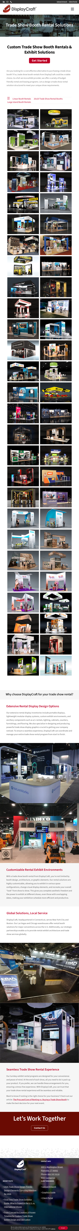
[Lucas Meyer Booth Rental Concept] (23, 224)
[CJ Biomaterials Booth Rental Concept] (56, 350)
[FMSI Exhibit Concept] (56, 539)
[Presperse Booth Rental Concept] (56, 371)
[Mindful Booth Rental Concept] (56, 497)
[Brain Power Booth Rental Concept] (23, 518)
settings (53, 1229)
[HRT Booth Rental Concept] (56, 476)
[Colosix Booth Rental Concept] (56, 645)
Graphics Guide (48, 1192)
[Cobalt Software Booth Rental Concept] (23, 392)
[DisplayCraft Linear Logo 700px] (20, 5)
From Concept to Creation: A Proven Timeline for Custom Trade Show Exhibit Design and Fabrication (19, 1216)
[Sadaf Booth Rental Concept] (23, 455)
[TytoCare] (56, 182)
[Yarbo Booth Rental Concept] (56, 119)
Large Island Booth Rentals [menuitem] (19, 102)
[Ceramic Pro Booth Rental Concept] (23, 287)
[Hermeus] (23, 119)
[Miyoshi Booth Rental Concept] (23, 645)
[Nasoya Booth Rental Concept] (23, 666)
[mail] (7, 2)
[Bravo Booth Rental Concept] (23, 413)
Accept (63, 1228)
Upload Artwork (62, 2)
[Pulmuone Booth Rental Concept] (56, 602)
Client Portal (73, 2)
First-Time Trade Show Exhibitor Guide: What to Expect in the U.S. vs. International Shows (19, 1203)
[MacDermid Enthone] (23, 182)
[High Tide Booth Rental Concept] (56, 266)
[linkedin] (4, 2)
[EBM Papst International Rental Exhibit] (56, 245)
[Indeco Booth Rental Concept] (23, 203)
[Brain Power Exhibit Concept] (23, 539)
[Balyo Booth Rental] (56, 140)
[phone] (11, 2)
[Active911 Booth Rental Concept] (23, 329)
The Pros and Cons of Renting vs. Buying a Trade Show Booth (40, 1099)
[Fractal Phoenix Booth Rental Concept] (23, 476)
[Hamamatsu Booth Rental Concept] (23, 308)
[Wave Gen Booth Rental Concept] (23, 497)
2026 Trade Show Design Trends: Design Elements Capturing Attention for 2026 (20, 1190)
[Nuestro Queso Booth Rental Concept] (56, 224)
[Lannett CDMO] (56, 308)
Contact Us (50, 1177)
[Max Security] (56, 161)
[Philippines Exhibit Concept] (23, 371)
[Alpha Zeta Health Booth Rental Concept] (23, 581)
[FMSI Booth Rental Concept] (23, 560)
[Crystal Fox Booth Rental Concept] (23, 624)
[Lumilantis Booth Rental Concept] (56, 434)
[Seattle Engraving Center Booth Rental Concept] (56, 287)
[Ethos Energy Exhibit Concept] (56, 329)
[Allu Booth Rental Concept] (56, 392)
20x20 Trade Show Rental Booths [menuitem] (48, 98)
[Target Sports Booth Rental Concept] (23, 434)
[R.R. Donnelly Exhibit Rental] (56, 666)
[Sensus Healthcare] (23, 140)
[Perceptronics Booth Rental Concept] (56, 413)
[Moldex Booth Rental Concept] (56, 455)
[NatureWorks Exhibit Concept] (23, 161)
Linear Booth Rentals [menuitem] (22, 98)
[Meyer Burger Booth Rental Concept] (23, 350)
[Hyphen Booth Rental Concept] (56, 624)
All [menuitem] (8, 98)
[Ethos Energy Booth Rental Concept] (56, 203)
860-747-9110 (53, 1174)
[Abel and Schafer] (23, 245)
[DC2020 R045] (23, 266)
